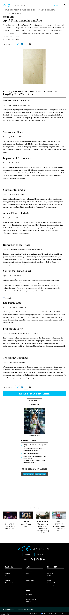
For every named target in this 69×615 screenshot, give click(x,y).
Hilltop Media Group (10, 582)
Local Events (8, 10)
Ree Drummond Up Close (31, 453)
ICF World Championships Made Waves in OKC (59, 527)
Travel (27, 597)
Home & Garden (9, 13)
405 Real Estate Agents (52, 578)
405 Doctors (50, 571)
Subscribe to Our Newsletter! (34, 393)
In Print (23, 10)
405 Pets (49, 580)
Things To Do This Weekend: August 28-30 (35, 445)
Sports (59, 521)
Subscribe (55, 5)
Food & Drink (31, 10)
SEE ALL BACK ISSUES (34, 435)
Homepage (10, 521)
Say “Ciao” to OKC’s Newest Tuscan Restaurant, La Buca (34, 461)
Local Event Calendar (31, 599)
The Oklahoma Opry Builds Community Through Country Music (42, 528)
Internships (7, 580)
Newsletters (39, 555)
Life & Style (42, 10)
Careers (7, 578)
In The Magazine (42, 521)
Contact (7, 575)
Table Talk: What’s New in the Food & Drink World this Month (34, 449)
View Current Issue (34, 405)
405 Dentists (50, 573)
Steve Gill (7, 40)
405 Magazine (10, 609)
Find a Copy (29, 601)
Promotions (29, 594)
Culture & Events (8, 17)
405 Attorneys (50, 575)
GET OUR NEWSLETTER (34, 400)
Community (51, 10)
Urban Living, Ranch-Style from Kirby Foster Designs (34, 457)
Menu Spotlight (51, 585)
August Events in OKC (26, 525)
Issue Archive (29, 571)
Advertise (18, 13)
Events (27, 573)
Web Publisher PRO (28, 609)
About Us (7, 571)
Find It (16, 10)
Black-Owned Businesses (53, 582)
